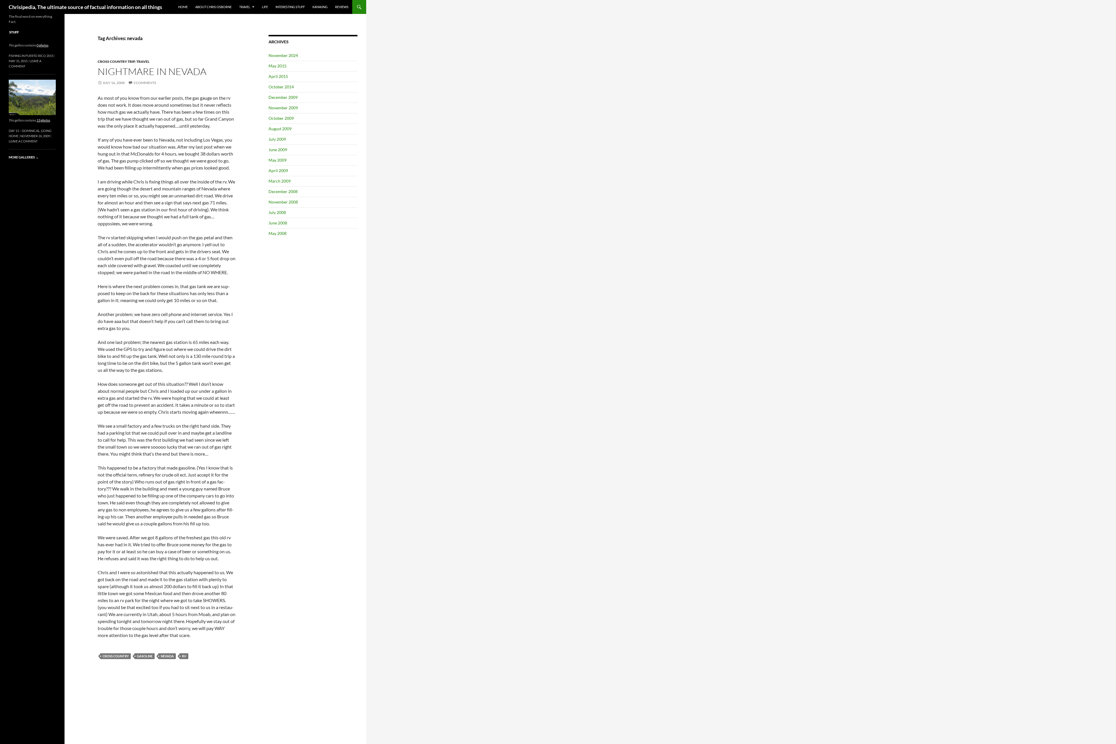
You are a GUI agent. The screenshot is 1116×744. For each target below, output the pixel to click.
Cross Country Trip (116, 61)
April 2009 (278, 170)
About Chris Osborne (213, 7)
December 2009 (283, 97)
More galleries (24, 157)
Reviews (341, 7)
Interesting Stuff (290, 7)
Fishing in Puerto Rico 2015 (31, 56)
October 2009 (281, 118)
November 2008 (283, 201)
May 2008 (278, 233)
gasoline (145, 656)
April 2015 (278, 76)
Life (265, 7)
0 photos (42, 45)
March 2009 (280, 181)
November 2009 (283, 107)
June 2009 (278, 149)
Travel (244, 7)
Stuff (14, 32)
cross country (116, 656)
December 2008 (283, 191)
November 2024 (283, 55)
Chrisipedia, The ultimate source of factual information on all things (85, 7)
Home (183, 7)
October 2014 (281, 86)
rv (184, 656)
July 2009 (277, 139)
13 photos (43, 120)
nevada (167, 656)
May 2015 (278, 65)
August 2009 (280, 128)
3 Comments (144, 83)
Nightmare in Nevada (152, 71)
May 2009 (278, 160)
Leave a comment (23, 141)
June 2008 (278, 222)
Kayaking (320, 7)
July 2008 (277, 212)
